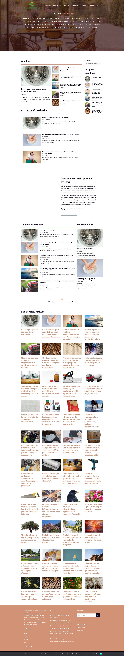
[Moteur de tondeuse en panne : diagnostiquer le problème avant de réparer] (30, 354)
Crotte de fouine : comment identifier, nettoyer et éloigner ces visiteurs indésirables (50, 363)
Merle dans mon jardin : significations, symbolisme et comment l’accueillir (72, 509)
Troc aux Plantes (53, 5)
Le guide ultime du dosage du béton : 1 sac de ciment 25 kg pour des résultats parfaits (50, 450)
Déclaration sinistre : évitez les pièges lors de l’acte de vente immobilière (72, 449)
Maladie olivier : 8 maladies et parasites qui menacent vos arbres (30, 538)
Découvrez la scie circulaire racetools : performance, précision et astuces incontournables (72, 478)
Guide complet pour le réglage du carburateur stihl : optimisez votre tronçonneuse (72, 391)
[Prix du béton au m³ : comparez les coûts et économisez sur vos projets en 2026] (94, 382)
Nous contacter (81, 627)
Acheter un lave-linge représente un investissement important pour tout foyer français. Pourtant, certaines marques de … (35, 100)
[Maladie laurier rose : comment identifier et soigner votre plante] (51, 531)
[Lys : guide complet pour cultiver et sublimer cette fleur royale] (94, 531)
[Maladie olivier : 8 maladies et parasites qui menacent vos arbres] (30, 531)
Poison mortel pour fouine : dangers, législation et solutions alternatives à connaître (51, 419)
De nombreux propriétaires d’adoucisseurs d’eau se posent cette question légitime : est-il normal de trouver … (86, 286)
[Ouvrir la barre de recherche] (98, 5)
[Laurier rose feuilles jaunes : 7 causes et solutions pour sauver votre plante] (30, 588)
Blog (66, 5)
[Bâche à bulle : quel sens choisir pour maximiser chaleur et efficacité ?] (51, 470)
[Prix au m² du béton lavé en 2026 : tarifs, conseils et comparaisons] (30, 411)
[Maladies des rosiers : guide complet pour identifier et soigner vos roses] (94, 500)
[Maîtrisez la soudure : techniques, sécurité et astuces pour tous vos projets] (94, 354)
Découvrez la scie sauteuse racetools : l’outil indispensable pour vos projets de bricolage (30, 509)
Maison (84, 5)
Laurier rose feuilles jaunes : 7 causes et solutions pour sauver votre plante (29, 595)
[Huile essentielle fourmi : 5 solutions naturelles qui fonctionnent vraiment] (94, 588)
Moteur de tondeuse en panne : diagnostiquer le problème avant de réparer (29, 363)
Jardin (75, 5)
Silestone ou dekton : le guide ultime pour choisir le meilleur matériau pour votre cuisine (30, 391)
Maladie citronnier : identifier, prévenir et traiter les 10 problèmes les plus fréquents (72, 540)
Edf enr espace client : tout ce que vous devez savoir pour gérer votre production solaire (93, 334)
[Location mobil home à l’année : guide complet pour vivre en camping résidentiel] (30, 559)
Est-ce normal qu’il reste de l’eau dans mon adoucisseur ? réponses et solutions (86, 280)
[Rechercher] (98, 615)
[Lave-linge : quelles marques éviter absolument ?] (30, 326)
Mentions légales (81, 624)
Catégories (87, 60)
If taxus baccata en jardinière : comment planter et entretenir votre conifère (72, 595)
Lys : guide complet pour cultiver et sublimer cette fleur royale (93, 538)
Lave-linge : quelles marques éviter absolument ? (55, 117)
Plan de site (80, 630)
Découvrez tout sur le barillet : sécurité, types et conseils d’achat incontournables (93, 450)
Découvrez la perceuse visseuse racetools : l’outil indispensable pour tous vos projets (93, 478)
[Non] (122, 654)
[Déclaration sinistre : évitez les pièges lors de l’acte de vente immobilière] (72, 441)
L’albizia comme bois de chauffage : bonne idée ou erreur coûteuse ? (51, 595)
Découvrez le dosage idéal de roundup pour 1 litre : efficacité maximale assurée (50, 391)
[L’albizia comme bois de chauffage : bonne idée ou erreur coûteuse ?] (51, 588)
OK (101, 653)
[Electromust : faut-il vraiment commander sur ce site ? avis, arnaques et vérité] (72, 326)
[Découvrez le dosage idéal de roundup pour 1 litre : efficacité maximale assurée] (51, 382)
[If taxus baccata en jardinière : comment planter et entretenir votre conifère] (72, 588)
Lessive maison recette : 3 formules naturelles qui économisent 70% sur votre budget (72, 568)
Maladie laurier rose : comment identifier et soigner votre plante (51, 538)
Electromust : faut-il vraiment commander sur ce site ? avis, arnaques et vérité (72, 334)
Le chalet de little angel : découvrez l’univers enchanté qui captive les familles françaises (92, 568)
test (92, 5)
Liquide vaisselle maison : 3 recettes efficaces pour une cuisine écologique (50, 567)
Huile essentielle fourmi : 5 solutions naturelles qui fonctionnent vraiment (93, 596)
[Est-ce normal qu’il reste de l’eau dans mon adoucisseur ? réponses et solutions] (51, 326)
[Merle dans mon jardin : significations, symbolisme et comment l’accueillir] (72, 500)
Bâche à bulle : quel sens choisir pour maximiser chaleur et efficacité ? (51, 477)
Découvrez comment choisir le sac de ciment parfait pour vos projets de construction (72, 419)
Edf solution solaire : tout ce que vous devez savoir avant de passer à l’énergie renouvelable (30, 450)
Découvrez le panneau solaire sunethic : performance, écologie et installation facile (92, 420)
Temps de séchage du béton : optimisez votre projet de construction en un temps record (72, 363)
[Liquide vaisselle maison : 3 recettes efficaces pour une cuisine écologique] (51, 559)
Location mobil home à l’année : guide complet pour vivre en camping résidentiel (30, 568)
